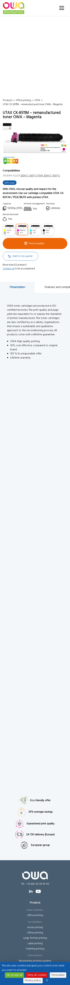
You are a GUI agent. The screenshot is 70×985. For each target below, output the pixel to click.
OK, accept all (14, 975)
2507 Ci (33, 176)
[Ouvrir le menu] (61, 8)
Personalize (58, 975)
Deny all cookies (37, 975)
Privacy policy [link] (33, 980)
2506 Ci (24, 176)
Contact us (8, 269)
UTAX (40, 176)
